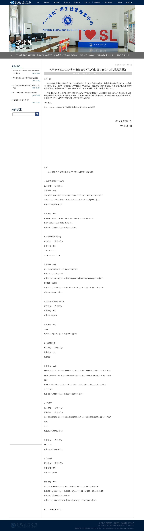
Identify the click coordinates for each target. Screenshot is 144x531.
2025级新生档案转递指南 (21, 100)
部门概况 (23, 55)
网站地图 (124, 523)
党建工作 (87, 2)
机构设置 (67, 2)
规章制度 (32, 55)
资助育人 (57, 55)
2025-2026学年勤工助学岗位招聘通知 (25, 93)
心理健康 (66, 55)
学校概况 (47, 2)
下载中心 (101, 55)
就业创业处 (108, 2)
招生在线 (97, 2)
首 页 (14, 55)
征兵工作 (49, 55)
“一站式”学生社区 (121, 55)
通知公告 (109, 55)
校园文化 (129, 2)
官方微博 (131, 523)
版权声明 (117, 523)
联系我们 (109, 523)
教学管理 (77, 2)
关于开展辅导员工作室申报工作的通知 (25, 78)
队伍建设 (75, 55)
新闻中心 (57, 2)
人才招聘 (119, 2)
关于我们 (102, 523)
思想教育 (40, 55)
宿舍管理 (83, 55)
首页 (38, 2)
